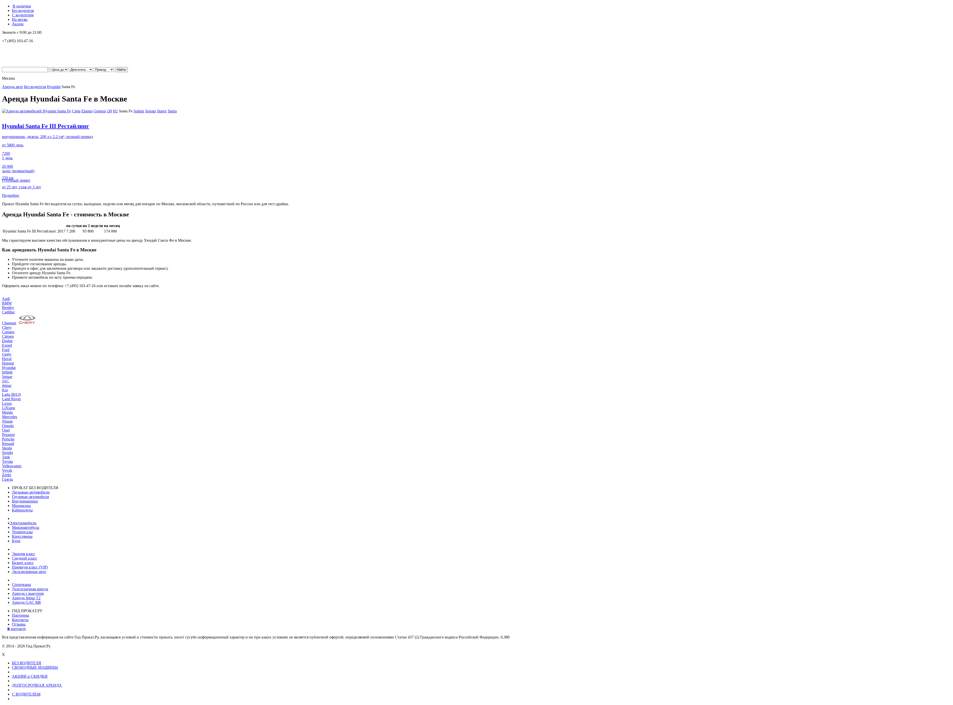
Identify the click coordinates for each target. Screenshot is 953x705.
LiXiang (8, 408)
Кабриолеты (22, 510)
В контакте (19, 629)
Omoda (8, 426)
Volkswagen (11, 466)
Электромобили (24, 523)
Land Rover (11, 399)
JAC (5, 381)
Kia (5, 390)
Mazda (7, 412)
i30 (109, 111)
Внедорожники (25, 501)
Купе (16, 541)
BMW (7, 303)
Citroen (8, 336)
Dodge (7, 341)
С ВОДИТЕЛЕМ (26, 694)
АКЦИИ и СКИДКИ (30, 676)
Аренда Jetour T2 (26, 598)
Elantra (87, 111)
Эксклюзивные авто (29, 572)
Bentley (8, 307)
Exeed (7, 345)
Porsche (8, 439)
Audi (6, 299)
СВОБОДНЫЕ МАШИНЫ (35, 667)
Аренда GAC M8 (26, 602)
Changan (9, 323)
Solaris (139, 111)
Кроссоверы (22, 536)
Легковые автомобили (31, 492)
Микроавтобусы (25, 527)
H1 (115, 111)
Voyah (7, 470)
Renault (8, 443)
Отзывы (19, 624)
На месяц (20, 19)
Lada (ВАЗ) (11, 394)
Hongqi (8, 363)
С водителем (23, 15)
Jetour (6, 385)
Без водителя (23, 10)
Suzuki (7, 452)
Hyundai (54, 87)
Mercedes (9, 417)
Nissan (7, 421)
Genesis (100, 111)
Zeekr (6, 475)
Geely (6, 354)
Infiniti (7, 372)
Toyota (7, 461)
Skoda (7, 448)
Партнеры (20, 615)
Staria (172, 111)
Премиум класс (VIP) (30, 567)
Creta (76, 111)
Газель (7, 479)
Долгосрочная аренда (30, 589)
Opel (6, 430)
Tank (6, 457)
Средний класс (24, 558)
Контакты (20, 620)
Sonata (150, 111)
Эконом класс (23, 554)
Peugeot (8, 435)
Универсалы (22, 532)
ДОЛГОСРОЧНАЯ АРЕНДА (37, 685)
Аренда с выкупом (28, 593)
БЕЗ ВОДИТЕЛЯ (26, 663)
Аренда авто (12, 87)
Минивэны (21, 506)
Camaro (8, 332)
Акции (18, 24)
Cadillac (8, 312)
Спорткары (21, 584)
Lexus (7, 403)
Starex (162, 111)
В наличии (22, 6)
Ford (5, 350)
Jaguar (7, 376)
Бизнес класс (23, 563)
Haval (6, 359)
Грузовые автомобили (30, 497)
